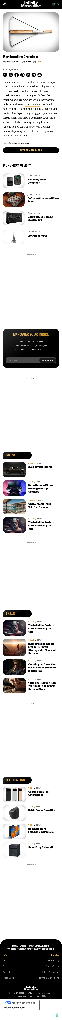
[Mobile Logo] (31, 4)
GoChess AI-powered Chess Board (43, 200)
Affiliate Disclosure (50, 972)
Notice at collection (14, 1007)
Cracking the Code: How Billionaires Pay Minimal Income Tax (42, 667)
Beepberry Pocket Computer (37, 181)
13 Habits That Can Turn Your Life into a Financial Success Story (42, 686)
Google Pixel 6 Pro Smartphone (38, 793)
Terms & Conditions (49, 978)
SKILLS (31, 518)
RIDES (30, 463)
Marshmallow (32, 104)
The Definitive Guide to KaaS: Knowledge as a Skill (41, 525)
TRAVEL (31, 500)
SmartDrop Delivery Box (42, 847)
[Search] (57, 4)
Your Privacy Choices (23, 1002)
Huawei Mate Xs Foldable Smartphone (41, 830)
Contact (7, 966)
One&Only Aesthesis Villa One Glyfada (39, 505)
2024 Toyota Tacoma (40, 467)
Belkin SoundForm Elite (41, 810)
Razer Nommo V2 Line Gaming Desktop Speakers (40, 488)
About (6, 960)
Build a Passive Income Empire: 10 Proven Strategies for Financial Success (41, 649)
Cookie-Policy (52, 960)
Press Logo (8, 978)
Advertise (7, 972)
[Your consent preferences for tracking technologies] (57, 1015)
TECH (30, 481)
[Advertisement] (31, 287)
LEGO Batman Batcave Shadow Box (40, 219)
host (40, 131)
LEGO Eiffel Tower (37, 235)
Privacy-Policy (52, 966)
